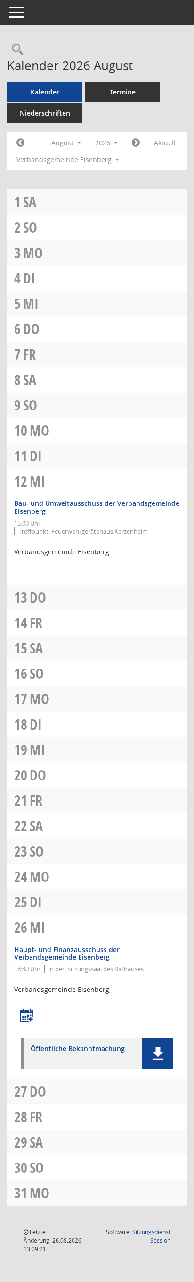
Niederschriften (45, 113)
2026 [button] (103, 142)
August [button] (63, 142)
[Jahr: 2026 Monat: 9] (136, 142)
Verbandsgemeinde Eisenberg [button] (64, 159)
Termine (123, 91)
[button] (157, 1053)
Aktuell (165, 142)
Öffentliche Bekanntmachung (78, 1049)
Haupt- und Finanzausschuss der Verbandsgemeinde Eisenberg (67, 953)
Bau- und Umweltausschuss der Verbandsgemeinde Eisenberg (96, 507)
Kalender (45, 91)
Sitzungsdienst (151, 1236)
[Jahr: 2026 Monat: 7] (20, 142)
